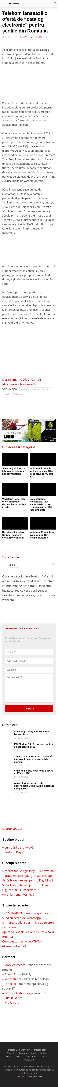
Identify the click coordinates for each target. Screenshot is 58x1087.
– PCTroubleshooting (16, 993)
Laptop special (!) (13, 829)
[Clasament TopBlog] (29, 1017)
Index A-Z (29, 1059)
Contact (44, 1056)
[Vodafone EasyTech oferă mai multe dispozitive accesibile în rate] (15, 489)
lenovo (36, 389)
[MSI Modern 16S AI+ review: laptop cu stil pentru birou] (7, 745)
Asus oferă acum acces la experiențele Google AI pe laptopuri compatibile (34, 786)
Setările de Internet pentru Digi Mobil (27, 880)
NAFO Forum (13, 1003)
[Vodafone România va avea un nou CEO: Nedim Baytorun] (43, 523)
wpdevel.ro (36, 1076)
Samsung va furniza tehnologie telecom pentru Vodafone (13, 471)
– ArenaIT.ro (10, 974)
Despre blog (40, 1049)
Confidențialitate (39, 1053)
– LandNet (9, 984)
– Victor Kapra (11, 979)
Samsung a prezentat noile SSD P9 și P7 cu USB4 (33, 772)
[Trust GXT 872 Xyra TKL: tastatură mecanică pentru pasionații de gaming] (7, 758)
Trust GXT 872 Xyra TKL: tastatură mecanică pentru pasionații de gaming (33, 759)
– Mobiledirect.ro (13, 965)
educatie (25, 389)
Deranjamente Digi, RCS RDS (21, 379)
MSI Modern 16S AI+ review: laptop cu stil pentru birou (33, 745)
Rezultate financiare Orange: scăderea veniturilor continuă (13, 535)
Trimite (29, 708)
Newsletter (30, 1056)
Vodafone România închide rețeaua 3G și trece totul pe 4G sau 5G (41, 472)
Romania (47, 389)
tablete (7, 394)
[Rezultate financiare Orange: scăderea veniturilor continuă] (15, 523)
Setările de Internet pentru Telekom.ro (28, 885)
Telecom (24, 36)
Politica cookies (13, 1056)
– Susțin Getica (12, 998)
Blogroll (10, 1053)
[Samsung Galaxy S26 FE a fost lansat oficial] (7, 733)
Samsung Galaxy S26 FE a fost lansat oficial (31, 733)
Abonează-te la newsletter (20, 384)
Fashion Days (14, 852)
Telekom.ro (19, 394)
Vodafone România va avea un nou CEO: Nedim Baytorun (42, 535)
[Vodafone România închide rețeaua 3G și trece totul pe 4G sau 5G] (43, 459)
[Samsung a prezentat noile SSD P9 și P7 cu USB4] (7, 772)
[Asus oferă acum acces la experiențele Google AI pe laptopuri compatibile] (7, 784)
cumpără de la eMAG (19, 847)
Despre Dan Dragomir (19, 1049)
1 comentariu (40, 36)
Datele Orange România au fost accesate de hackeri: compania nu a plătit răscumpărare (41, 504)
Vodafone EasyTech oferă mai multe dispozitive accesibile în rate (14, 503)
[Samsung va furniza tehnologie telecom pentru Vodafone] (15, 459)
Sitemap (23, 1053)
